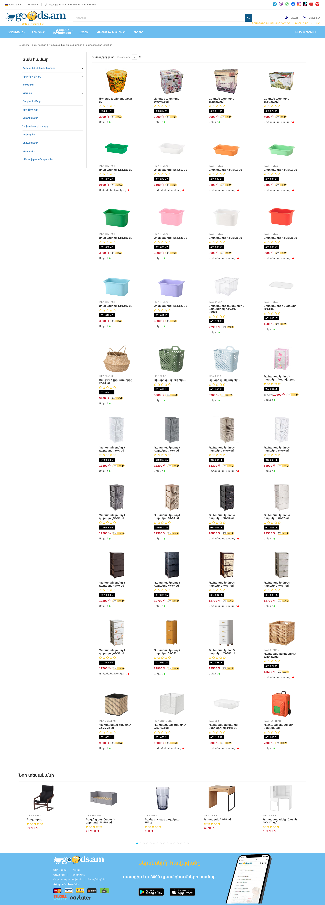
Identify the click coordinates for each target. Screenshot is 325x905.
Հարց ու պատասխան (67, 879)
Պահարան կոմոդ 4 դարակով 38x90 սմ (112, 449)
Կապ (76, 870)
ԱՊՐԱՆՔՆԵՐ (15, 32)
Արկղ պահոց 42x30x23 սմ (115, 237)
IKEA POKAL (151, 815)
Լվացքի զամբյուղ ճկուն (170, 380)
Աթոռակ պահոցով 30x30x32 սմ (166, 100)
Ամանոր (27, 93)
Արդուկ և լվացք (32, 76)
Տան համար (39, 45)
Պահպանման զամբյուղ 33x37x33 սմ (170, 726)
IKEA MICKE (210, 815)
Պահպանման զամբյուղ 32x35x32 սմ (115, 726)
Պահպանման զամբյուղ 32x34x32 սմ (280, 655)
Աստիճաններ (30, 118)
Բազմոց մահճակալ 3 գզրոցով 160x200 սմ (100, 821)
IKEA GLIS (214, 721)
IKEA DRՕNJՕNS (163, 721)
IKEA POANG (34, 815)
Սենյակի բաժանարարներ (38, 159)
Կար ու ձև (29, 151)
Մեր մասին (60, 870)
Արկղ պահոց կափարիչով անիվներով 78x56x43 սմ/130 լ (226, 308)
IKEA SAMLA (215, 302)
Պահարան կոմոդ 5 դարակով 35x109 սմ (167, 652)
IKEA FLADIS (106, 376)
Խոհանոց (28, 84)
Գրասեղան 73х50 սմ (217, 819)
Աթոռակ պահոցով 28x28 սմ (115, 100)
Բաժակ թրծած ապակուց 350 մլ (162, 821)
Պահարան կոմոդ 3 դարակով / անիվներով (279, 378)
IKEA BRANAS (271, 650)
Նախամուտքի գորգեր (35, 126)
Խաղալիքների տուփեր (98, 45)
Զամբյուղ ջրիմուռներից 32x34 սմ (115, 381)
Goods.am (24, 45)
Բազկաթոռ (34, 819)
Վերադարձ (78, 875)
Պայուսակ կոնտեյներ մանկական (279, 726)
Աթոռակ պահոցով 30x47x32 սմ (276, 100)
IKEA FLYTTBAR (272, 721)
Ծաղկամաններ (31, 101)
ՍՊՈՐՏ (84, 32)
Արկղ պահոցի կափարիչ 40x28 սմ (281, 307)
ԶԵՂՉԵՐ (138, 32)
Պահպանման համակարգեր (65, 45)
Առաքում (59, 875)
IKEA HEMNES (93, 815)
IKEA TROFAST (107, 166)
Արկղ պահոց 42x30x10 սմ (115, 169)
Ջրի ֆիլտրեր (30, 109)
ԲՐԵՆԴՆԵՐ (38, 32)
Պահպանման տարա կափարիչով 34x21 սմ (223, 726)
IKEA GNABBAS (107, 721)
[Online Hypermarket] (35, 16)
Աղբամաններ (30, 143)
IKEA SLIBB (160, 376)
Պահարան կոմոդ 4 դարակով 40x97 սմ (277, 517)
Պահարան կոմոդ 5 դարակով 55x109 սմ (222, 652)
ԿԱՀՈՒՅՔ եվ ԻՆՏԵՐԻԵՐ (110, 32)
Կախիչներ (29, 134)
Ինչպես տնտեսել (306, 32)
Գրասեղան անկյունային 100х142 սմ (280, 821)
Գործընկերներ (97, 879)
